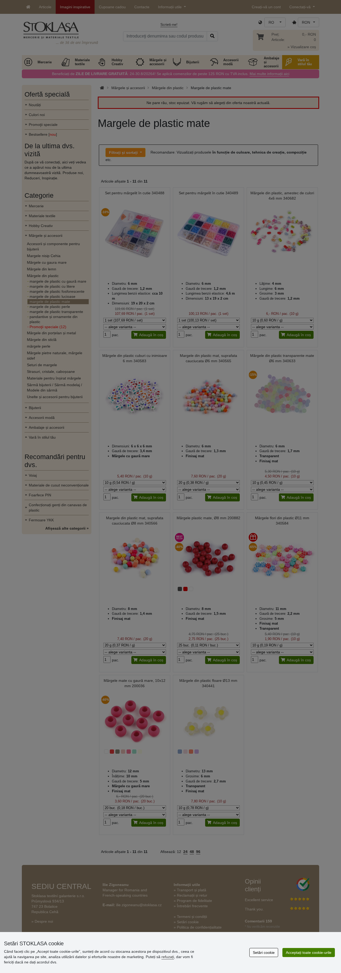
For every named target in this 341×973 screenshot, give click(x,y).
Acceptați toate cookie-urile (308, 952)
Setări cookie (264, 952)
